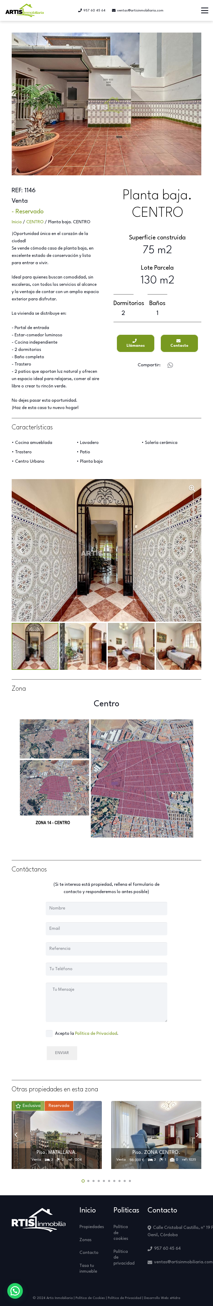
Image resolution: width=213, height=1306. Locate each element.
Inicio (17, 222)
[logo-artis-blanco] (38, 1220)
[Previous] (16, 1135)
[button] (204, 10)
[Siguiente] (197, 1135)
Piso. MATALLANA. (57, 1152)
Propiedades (91, 1227)
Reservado (30, 212)
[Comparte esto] (170, 365)
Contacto (88, 1253)
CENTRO (35, 222)
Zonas (85, 1240)
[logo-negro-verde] (24, 10)
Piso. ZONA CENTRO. (156, 1152)
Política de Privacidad (96, 1033)
